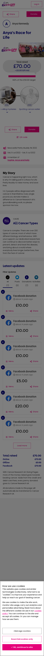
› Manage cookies (22, 631)
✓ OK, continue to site (22, 647)
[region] (22, 618)
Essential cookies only (22, 639)
